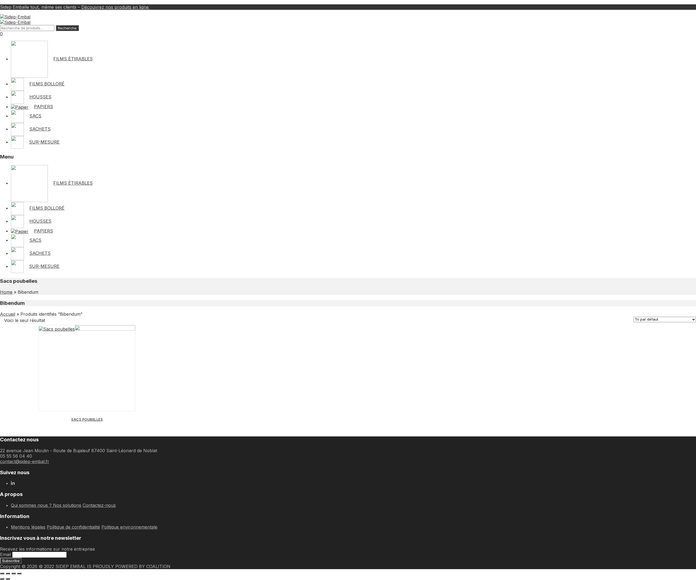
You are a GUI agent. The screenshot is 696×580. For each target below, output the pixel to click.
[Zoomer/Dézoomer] (2, 573)
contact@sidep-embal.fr (24, 461)
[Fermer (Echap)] (19, 573)
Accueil (7, 314)
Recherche (67, 28)
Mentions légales (28, 527)
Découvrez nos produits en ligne (115, 7)
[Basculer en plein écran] (8, 573)
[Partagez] (13, 573)
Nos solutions (67, 505)
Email (5, 554)
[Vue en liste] (62, 320)
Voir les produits (87, 401)
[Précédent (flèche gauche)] (2, 579)
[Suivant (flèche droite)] (8, 579)
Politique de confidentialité (73, 527)
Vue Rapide (128, 334)
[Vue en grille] (52, 320)
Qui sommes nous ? (32, 505)
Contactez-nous (99, 505)
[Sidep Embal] (15, 17)
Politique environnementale (129, 527)
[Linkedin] (13, 483)
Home (6, 292)
